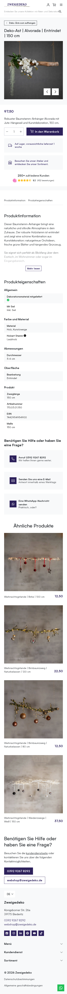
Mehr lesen (33, 268)
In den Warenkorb (47, 131)
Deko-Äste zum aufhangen (22, 23)
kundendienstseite (37, 853)
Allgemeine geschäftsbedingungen (23, 985)
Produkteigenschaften (40, 200)
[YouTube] (34, 933)
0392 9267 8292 (14, 920)
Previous (47, 91)
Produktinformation (14, 200)
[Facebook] (7, 933)
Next (55, 91)
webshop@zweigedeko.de (24, 880)
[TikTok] (41, 933)
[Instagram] (13, 933)
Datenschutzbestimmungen (19, 979)
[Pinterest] (27, 933)
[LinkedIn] (20, 933)
